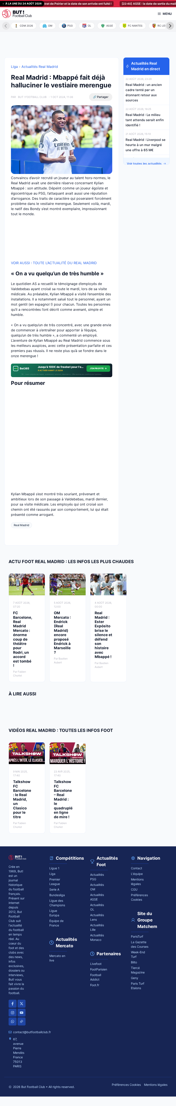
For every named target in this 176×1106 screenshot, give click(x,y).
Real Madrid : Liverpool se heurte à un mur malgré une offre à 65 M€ (145, 145)
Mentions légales (137, 881)
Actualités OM (97, 887)
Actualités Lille (97, 927)
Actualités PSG (97, 877)
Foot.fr (94, 985)
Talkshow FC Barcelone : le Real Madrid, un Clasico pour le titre (22, 799)
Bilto (134, 962)
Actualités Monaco (97, 937)
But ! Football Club (32, 97)
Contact (136, 868)
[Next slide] (170, 26)
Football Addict (95, 977)
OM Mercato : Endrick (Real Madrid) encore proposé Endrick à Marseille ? (62, 633)
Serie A (54, 889)
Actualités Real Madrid (39, 66)
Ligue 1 (54, 868)
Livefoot (96, 964)
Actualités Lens (97, 917)
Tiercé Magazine (138, 970)
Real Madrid (21, 525)
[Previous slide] (6, 26)
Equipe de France (56, 923)
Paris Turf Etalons (137, 986)
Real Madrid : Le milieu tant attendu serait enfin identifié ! (145, 120)
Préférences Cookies (126, 1084)
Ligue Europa (54, 913)
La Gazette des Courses (139, 944)
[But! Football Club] (17, 13)
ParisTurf (137, 936)
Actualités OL (97, 907)
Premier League (54, 881)
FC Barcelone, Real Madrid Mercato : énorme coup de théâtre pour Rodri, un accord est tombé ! (22, 639)
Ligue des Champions (57, 903)
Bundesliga (57, 895)
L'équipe (137, 874)
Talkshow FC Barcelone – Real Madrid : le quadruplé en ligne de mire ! (63, 799)
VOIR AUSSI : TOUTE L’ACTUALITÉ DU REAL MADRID (54, 263)
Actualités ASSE (97, 897)
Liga (14, 66)
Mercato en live (57, 958)
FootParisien (98, 969)
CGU (134, 889)
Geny (134, 978)
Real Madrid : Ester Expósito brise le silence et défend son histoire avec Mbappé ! (103, 635)
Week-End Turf (138, 954)
